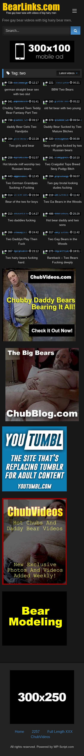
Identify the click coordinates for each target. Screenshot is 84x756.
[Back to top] (70, 743)
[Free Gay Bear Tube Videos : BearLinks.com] (34, 9)
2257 (36, 731)
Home (19, 731)
